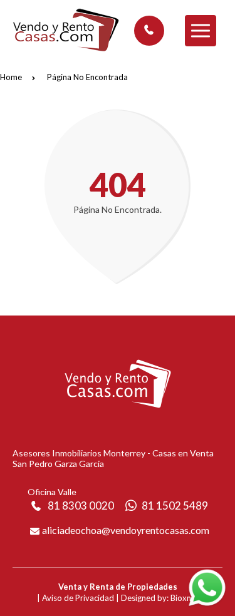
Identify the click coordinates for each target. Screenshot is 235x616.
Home (11, 77)
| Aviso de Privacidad (75, 598)
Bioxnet (184, 598)
